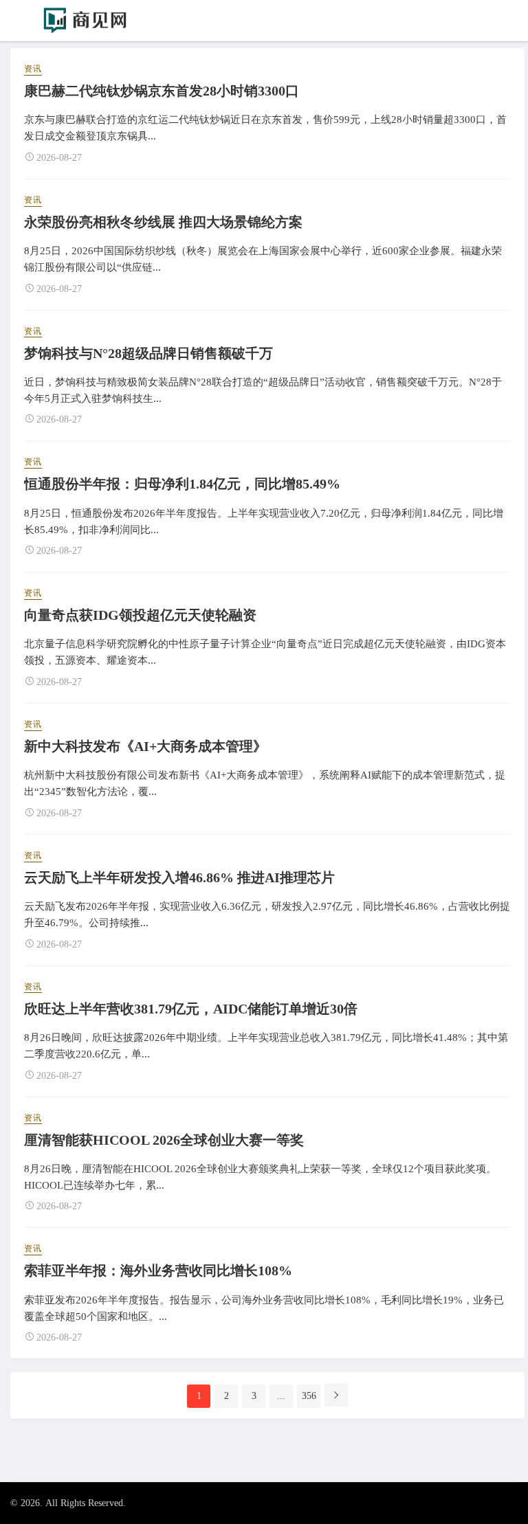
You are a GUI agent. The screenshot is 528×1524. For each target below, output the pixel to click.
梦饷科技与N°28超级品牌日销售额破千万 (148, 353)
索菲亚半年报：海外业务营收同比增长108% (158, 1270)
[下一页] (336, 1395)
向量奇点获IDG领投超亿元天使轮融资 (140, 615)
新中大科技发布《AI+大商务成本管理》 (145, 746)
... (281, 1396)
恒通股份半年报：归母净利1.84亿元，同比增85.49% (182, 483)
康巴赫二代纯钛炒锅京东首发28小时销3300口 (161, 90)
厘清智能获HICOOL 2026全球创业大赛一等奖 (164, 1139)
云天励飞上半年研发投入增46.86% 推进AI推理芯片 (179, 877)
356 (309, 1396)
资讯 (33, 69)
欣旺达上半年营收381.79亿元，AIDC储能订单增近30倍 (191, 1008)
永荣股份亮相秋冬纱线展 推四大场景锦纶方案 (163, 221)
